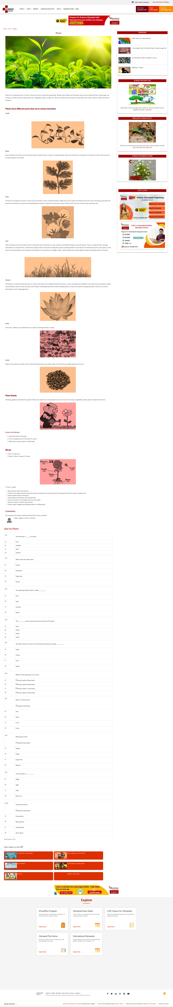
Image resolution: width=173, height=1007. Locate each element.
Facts (59, 9)
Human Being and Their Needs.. (76, 853)
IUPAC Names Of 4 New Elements (141, 67)
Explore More (42, 926)
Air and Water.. (21, 863)
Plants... (15, 29)
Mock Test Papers (118, 1003)
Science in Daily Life (47, 9)
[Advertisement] (142, 266)
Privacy (72, 993)
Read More (149, 109)
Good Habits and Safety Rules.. (76, 863)
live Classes (154, 9)
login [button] (20, 518)
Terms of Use (65, 993)
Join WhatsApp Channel (160, 2)
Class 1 (10, 29)
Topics (21, 9)
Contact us (77, 993)
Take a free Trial (166, 9)
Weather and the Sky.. (73, 874)
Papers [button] (35, 9)
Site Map (58, 993)
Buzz (77, 9)
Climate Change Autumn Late (140, 58)
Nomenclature (68, 9)
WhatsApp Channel (40, 1003)
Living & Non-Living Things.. (25, 853)
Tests (28, 9)
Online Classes (151, 1003)
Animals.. (20, 874)
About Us (48, 993)
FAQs (53, 993)
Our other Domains (142, 2)
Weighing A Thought (137, 48)
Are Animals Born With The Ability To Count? (144, 38)
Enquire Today (86, 1003)
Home (5, 29)
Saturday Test (142, 9)
